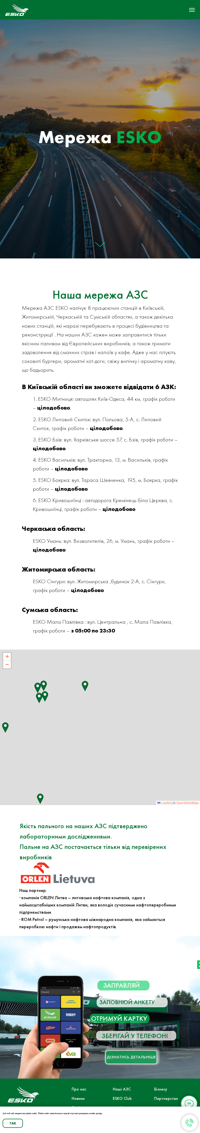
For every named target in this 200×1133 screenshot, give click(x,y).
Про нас (79, 1089)
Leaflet (165, 802)
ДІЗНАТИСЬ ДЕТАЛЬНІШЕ (131, 1057)
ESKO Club (122, 1098)
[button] (85, 686)
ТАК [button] (12, 1123)
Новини (78, 1098)
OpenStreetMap (187, 802)
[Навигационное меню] (192, 10)
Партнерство (166, 1098)
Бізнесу (160, 1089)
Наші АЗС (122, 1089)
